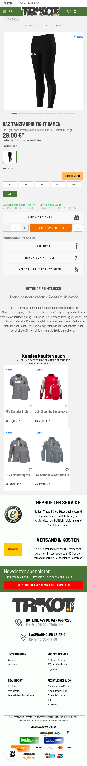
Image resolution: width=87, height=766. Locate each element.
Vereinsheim (29, 3)
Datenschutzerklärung (58, 686)
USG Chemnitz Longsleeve (51, 412)
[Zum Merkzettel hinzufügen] (78, 228)
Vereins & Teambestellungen (21, 695)
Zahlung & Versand (56, 660)
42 (73, 184)
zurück (14, 19)
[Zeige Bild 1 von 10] (14, 113)
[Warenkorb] (82, 11)
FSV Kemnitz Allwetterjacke (52, 475)
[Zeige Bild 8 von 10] (59, 113)
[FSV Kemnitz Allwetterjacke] (52, 449)
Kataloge (12, 686)
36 (26, 184)
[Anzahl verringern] (7, 228)
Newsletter (13, 664)
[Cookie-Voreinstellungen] (12, 754)
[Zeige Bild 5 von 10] (40, 113)
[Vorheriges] (7, 73)
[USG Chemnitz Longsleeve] (51, 386)
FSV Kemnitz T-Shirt (18, 412)
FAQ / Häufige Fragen (58, 664)
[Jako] (78, 37)
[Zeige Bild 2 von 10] (21, 113)
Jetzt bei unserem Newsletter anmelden (44, 585)
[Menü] (5, 11)
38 (42, 184)
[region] (43, 74)
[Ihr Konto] (75, 11)
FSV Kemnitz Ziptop (17, 475)
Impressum (53, 704)
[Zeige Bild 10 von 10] (72, 113)
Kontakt (12, 660)
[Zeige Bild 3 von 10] (27, 113)
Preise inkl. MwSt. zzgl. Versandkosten (22, 140)
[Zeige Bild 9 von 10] (66, 113)
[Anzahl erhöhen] (25, 228)
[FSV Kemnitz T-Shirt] (18, 386)
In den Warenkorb (51, 227)
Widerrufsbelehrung (57, 690)
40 (57, 184)
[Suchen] (11, 11)
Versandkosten (62, 717)
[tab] (43, 246)
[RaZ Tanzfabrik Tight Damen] (43, 71)
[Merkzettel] (69, 11)
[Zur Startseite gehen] (41, 11)
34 (9, 184)
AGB (50, 699)
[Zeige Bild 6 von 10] (47, 113)
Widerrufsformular (57, 695)
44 (9, 194)
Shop (8, 3)
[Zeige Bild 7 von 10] (53, 113)
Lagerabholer (54, 669)
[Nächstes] (80, 73)
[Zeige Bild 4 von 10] (34, 113)
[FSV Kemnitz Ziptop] (18, 449)
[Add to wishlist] (30, 406)
